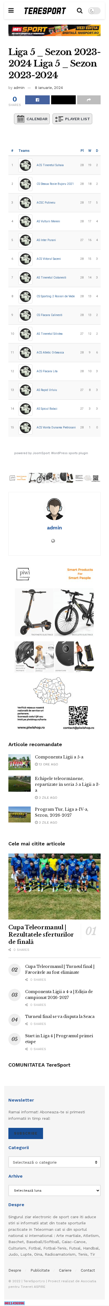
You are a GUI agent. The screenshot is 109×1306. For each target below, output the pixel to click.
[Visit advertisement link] (54, 34)
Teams (24, 151)
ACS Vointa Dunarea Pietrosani (56, 427)
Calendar (37, 119)
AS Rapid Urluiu (47, 390)
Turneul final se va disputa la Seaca (59, 1016)
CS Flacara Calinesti (49, 315)
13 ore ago (48, 764)
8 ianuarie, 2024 (49, 88)
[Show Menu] (11, 10)
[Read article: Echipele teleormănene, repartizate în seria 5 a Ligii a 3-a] (19, 784)
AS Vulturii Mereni (48, 221)
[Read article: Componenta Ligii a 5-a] (19, 762)
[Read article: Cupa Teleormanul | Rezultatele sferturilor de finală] (54, 887)
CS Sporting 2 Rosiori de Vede (56, 296)
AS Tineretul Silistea (50, 333)
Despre (14, 1270)
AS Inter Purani (46, 240)
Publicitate (40, 1270)
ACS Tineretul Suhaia (50, 165)
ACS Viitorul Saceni (49, 258)
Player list (77, 119)
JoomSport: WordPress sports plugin (60, 453)
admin (19, 88)
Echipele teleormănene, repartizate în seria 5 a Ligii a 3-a (67, 784)
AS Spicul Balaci (47, 408)
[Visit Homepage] (45, 10)
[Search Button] (79, 10)
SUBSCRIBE (25, 1133)
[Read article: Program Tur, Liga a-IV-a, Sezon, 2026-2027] (19, 814)
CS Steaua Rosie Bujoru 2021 (55, 183)
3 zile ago (47, 798)
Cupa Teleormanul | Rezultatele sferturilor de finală (41, 934)
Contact (88, 1270)
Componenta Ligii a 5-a (59, 757)
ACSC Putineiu (46, 202)
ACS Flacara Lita (47, 371)
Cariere (65, 1270)
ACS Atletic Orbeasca (50, 352)
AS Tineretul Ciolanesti (51, 277)
